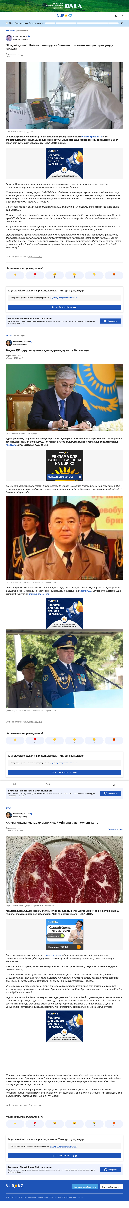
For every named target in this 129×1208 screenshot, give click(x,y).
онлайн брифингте (91, 136)
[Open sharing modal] (81, 784)
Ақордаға (11, 445)
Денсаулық (10, 30)
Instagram (112, 321)
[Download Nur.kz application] (64, 6)
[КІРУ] (122, 15)
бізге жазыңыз (35, 257)
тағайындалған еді (39, 594)
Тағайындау (19, 336)
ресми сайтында (52, 955)
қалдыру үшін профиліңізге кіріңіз (63, 298)
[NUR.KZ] (64, 16)
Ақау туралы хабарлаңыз (85, 1187)
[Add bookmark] (114, 785)
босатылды (85, 591)
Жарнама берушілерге (111, 1187)
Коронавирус (23, 30)
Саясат (9, 336)
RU (116, 16)
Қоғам (8, 808)
